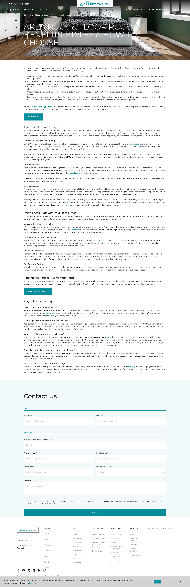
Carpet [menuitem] (76, 546)
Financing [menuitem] (77, 563)
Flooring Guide (42, 15)
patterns (101, 240)
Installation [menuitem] (115, 557)
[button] (172, 9)
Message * (28, 480)
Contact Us (33, 117)
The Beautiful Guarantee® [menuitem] (116, 547)
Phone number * (30, 453)
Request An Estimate (157, 10)
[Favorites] (176, 9)
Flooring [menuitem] (76, 534)
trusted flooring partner (41, 107)
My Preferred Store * (104, 466)
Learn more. (34, 583)
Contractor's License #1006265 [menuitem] (160, 528)
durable (75, 230)
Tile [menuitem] (74, 555)
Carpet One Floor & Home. (33, 575)
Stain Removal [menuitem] (116, 534)
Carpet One (28, 15)
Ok (157, 582)
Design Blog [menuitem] (97, 551)
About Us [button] (42, 10)
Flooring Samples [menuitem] (99, 538)
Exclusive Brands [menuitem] (117, 561)
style (66, 205)
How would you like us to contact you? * (39, 439)
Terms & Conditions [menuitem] (134, 550)
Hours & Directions (135, 10)
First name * (28, 415)
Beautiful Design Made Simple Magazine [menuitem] (98, 544)
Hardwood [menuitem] (77, 542)
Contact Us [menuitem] (134, 545)
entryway (131, 367)
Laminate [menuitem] (77, 550)
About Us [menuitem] (133, 534)
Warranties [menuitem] (115, 553)
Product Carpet (58, 15)
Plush (109, 337)
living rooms (135, 144)
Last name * (100, 415)
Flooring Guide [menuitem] (116, 542)
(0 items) (180, 9)
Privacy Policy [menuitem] (135, 555)
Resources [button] (29, 10)
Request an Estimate (38, 291)
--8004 (26, 4)
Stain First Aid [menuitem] (116, 538)
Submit (95, 512)
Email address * (102, 453)
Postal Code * (29, 466)
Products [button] (14, 10)
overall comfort (76, 173)
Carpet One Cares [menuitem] (134, 539)
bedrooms (51, 313)
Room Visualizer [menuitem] (98, 534)
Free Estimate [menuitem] (79, 559)
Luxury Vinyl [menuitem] (78, 538)
